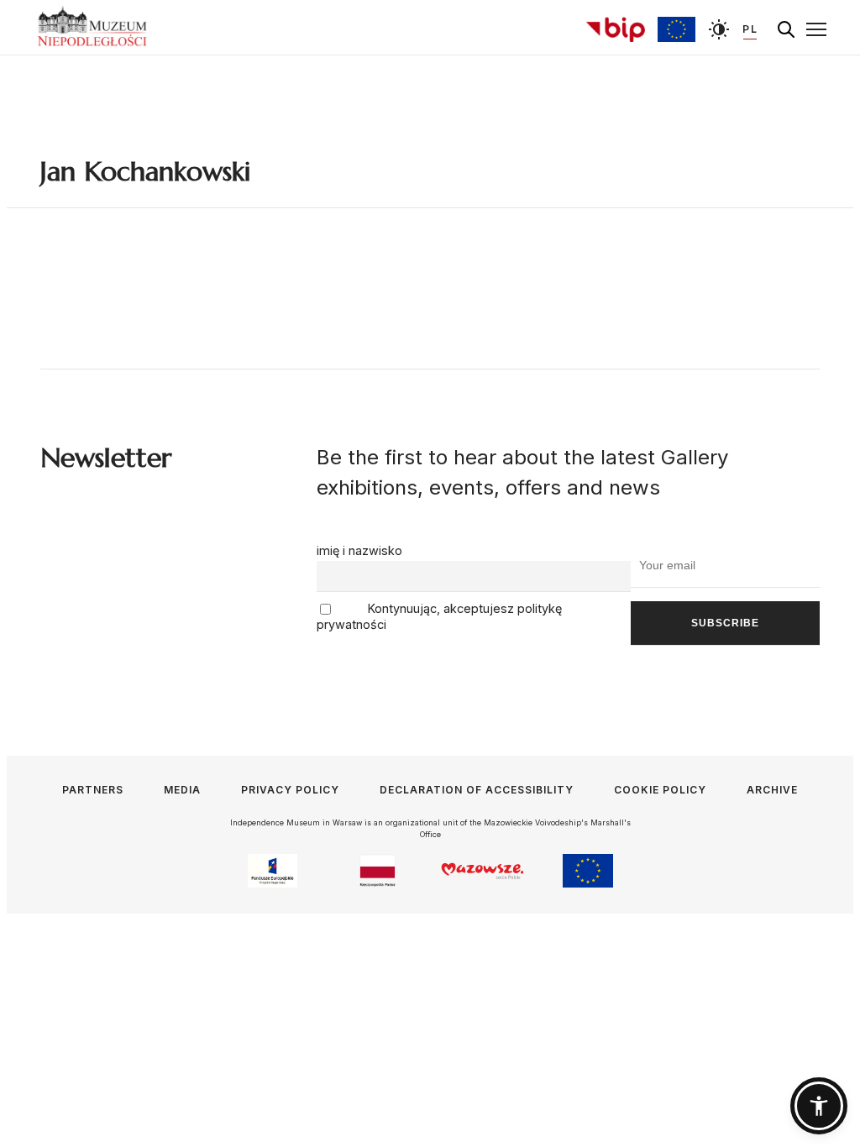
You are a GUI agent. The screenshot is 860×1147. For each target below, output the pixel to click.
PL (750, 29)
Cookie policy (660, 789)
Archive (772, 789)
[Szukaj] (786, 29)
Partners (92, 789)
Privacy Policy (290, 789)
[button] (818, 1106)
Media (182, 789)
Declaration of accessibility (477, 789)
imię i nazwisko (359, 550)
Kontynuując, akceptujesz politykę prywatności (439, 616)
